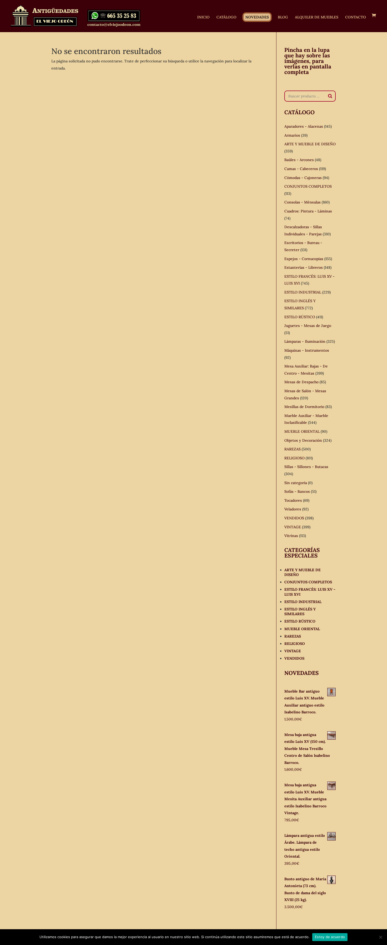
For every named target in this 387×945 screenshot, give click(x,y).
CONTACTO (355, 17)
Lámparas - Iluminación (304, 341)
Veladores (292, 509)
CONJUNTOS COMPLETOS (308, 186)
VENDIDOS (294, 518)
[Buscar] (330, 96)
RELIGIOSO (294, 458)
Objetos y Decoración (303, 440)
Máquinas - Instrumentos (306, 350)
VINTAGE (292, 527)
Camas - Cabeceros (301, 168)
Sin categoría (295, 482)
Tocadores (293, 500)
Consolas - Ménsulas (302, 202)
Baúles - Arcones (299, 159)
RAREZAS (292, 449)
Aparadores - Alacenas (303, 126)
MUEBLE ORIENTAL (302, 431)
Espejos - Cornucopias (303, 258)
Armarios (292, 135)
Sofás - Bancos (297, 491)
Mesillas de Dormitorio (304, 406)
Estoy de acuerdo (330, 937)
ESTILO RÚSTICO (299, 317)
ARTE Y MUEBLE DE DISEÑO (310, 144)
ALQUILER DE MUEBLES (316, 17)
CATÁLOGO (226, 17)
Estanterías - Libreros (303, 267)
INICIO (203, 17)
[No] (380, 937)
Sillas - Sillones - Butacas (306, 466)
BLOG (283, 17)
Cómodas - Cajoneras (303, 177)
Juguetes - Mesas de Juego (307, 325)
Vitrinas (291, 535)
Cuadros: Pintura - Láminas (308, 211)
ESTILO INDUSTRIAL (302, 292)
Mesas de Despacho (301, 382)
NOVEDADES (257, 17)
